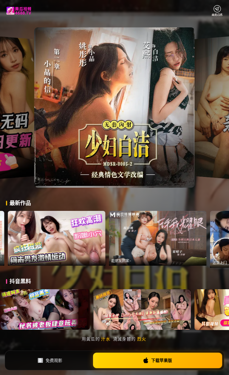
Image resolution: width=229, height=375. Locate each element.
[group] (101, 238)
